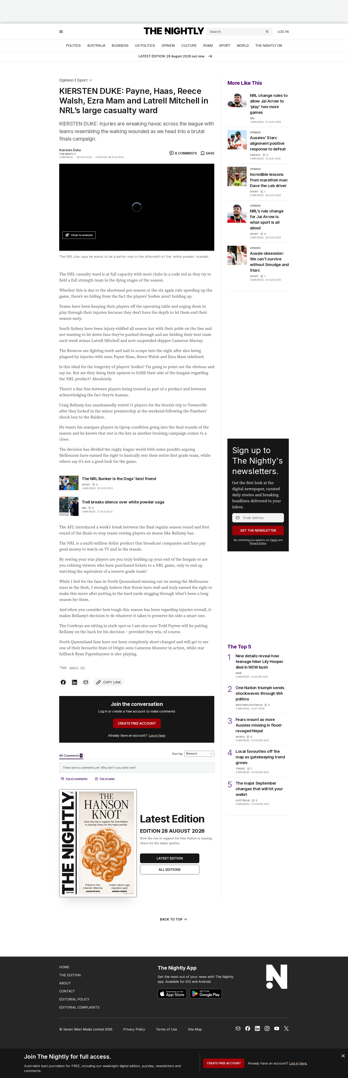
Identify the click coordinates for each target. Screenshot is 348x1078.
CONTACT (67, 991)
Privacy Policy (258, 543)
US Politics (145, 45)
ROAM (208, 45)
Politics (73, 45)
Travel (240, 768)
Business (120, 45)
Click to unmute (82, 235)
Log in (283, 31)
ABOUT (65, 983)
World (243, 45)
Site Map (195, 1029)
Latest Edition (170, 858)
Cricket (255, 154)
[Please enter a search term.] (267, 31)
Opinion (168, 45)
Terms (274, 540)
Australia (96, 45)
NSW (238, 673)
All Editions (170, 870)
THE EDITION (70, 975)
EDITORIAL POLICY (74, 999)
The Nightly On (268, 45)
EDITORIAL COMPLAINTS (79, 1007)
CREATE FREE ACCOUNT (137, 723)
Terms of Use (166, 1029)
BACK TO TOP (171, 919)
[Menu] (61, 31)
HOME (64, 967)
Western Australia (249, 704)
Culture (189, 45)
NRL (84, 507)
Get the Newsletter (258, 530)
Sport (224, 45)
